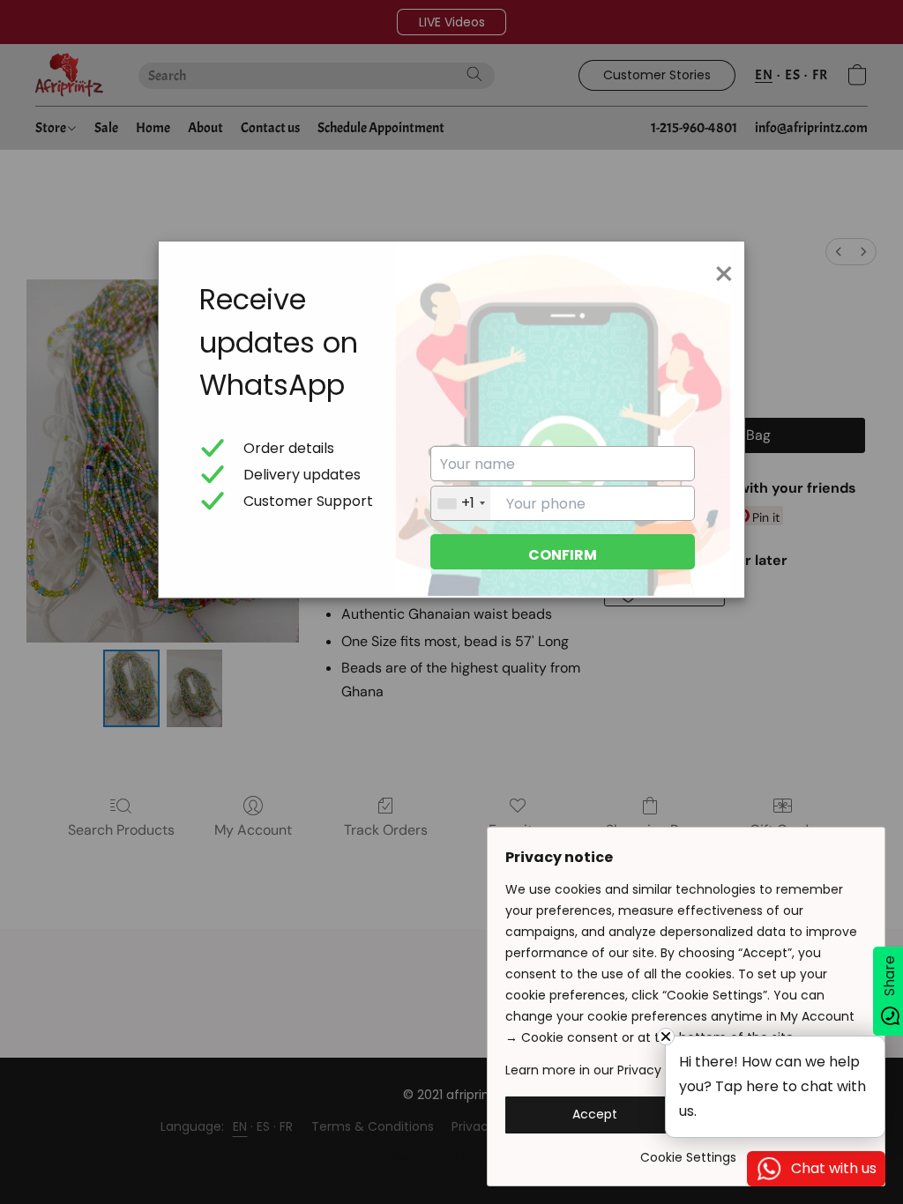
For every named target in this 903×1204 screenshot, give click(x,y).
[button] (594, 1114)
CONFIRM (562, 555)
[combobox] (460, 503)
